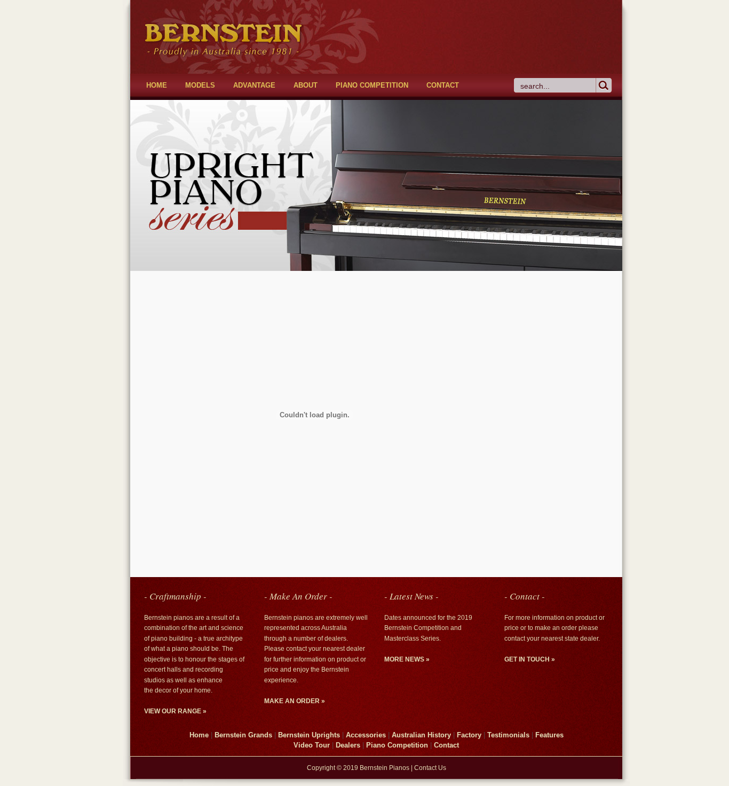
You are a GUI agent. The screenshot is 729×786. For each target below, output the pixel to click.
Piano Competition (397, 745)
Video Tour (313, 745)
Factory (469, 735)
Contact (446, 745)
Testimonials (508, 735)
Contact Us (430, 768)
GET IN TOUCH (529, 659)
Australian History (421, 735)
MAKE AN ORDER (294, 701)
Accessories (366, 735)
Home (199, 735)
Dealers (348, 745)
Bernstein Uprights (309, 735)
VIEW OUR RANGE (175, 711)
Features (549, 735)
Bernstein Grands (243, 735)
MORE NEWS (407, 659)
